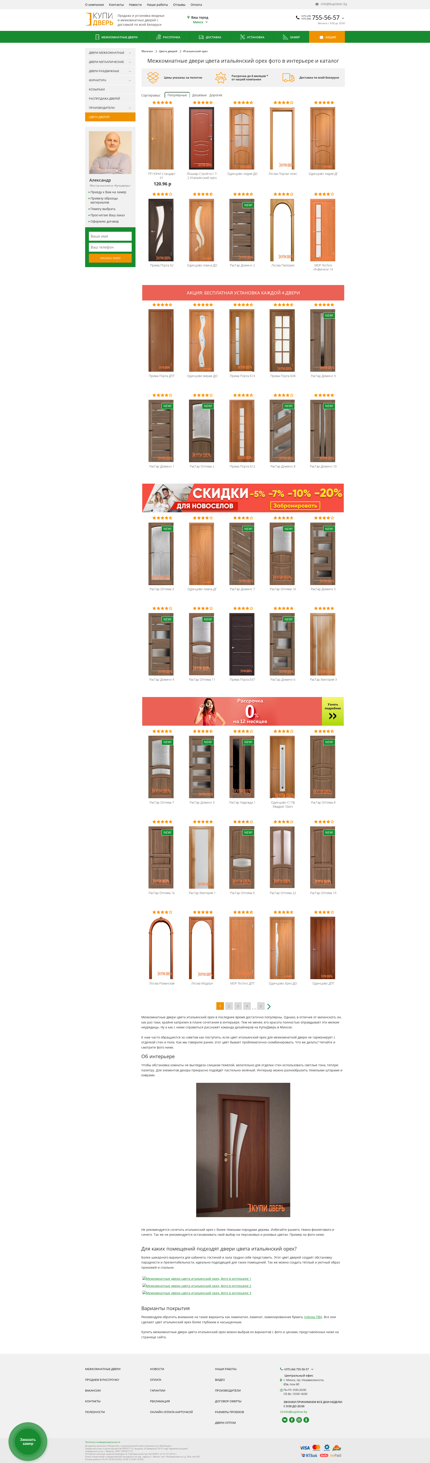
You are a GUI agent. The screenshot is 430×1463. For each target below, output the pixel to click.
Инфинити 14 (323, 267)
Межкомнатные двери (119, 37)
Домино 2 (242, 265)
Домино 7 (242, 589)
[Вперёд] (270, 1005)
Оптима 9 (242, 893)
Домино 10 (323, 466)
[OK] (304, 1420)
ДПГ (162, 376)
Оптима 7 (162, 802)
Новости (135, 4)
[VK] (283, 1420)
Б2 (162, 265)
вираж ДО (202, 376)
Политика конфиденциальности (102, 1442)
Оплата (196, 4)
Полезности (95, 1412)
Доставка (213, 37)
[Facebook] (290, 1420)
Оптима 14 (323, 893)
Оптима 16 (162, 893)
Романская (161, 983)
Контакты (116, 4)
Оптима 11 (202, 680)
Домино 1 (161, 466)
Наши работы (157, 4)
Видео (220, 1380)
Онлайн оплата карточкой (171, 1412)
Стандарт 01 (161, 176)
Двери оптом (225, 1423)
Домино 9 (323, 376)
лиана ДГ (202, 589)
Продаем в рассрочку (102, 1380)
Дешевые (199, 95)
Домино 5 (323, 589)
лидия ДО (242, 174)
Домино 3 (202, 802)
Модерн (202, 983)
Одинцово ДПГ (323, 983)
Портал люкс (283, 174)
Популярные (177, 95)
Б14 (242, 376)
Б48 (283, 376)
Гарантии (157, 1390)
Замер (294, 37)
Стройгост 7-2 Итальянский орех (202, 176)
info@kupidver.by (332, 4)
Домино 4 (161, 680)
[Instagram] (297, 1420)
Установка (255, 37)
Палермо (283, 265)
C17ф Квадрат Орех (283, 804)
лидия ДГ (323, 174)
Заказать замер (110, 258)
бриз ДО (283, 983)
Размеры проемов (229, 1412)
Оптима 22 (283, 893)
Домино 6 (283, 680)
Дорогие (215, 95)
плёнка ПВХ (313, 1317)
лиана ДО (202, 265)
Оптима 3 (162, 589)
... (254, 1006)
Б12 (242, 466)
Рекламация (160, 1401)
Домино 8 (283, 466)
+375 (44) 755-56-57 (297, 1369)
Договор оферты (228, 1401)
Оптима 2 (202, 466)
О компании (94, 4)
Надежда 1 (242, 802)
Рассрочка (171, 37)
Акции (330, 37)
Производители (228, 1390)
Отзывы (179, 4)
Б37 (242, 680)
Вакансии (93, 1390)
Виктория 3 (323, 680)
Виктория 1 (202, 893)
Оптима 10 (283, 589)
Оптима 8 (323, 802)
